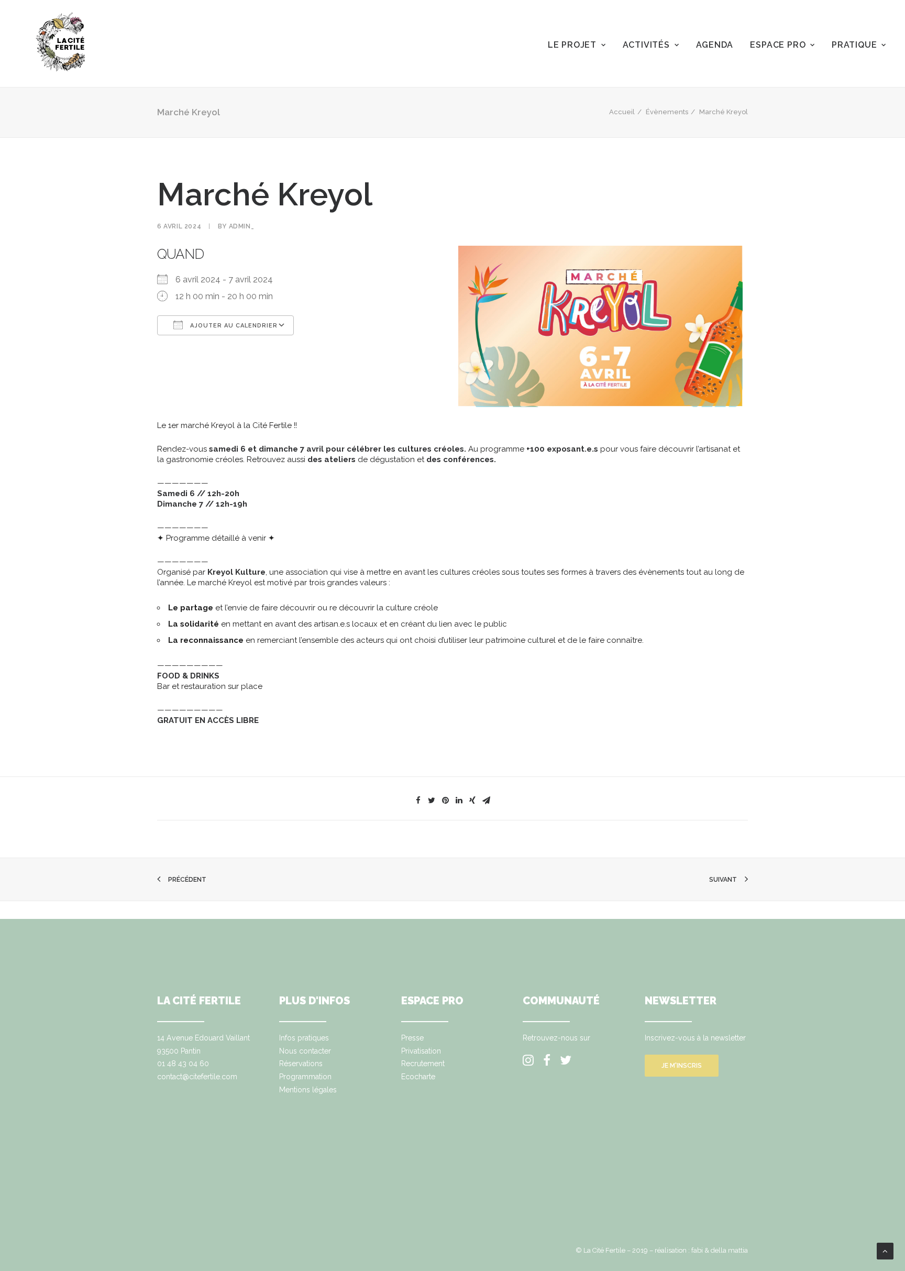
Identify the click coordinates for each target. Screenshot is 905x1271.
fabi (697, 1250)
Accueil (622, 112)
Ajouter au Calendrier (233, 325)
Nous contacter (305, 1051)
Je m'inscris (681, 1065)
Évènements (667, 112)
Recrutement (423, 1063)
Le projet (572, 45)
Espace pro (777, 45)
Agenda (715, 45)
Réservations (301, 1063)
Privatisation (421, 1051)
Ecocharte (418, 1076)
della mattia (729, 1250)
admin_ (242, 226)
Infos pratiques (304, 1038)
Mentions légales (308, 1090)
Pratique (854, 45)
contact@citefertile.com (197, 1076)
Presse (412, 1038)
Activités (646, 45)
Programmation (305, 1076)
